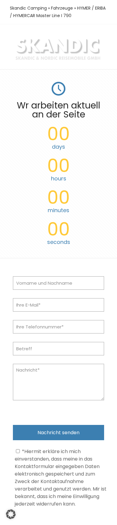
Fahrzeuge (62, 8)
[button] (11, 514)
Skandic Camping (28, 8)
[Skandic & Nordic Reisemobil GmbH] (58, 59)
